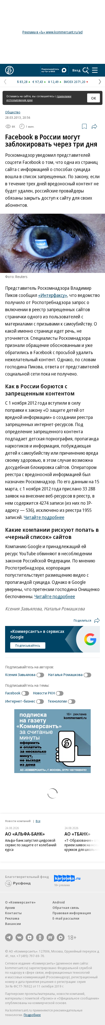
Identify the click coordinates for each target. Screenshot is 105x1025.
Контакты (13, 913)
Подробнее (32, 1014)
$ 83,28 (22, 81)
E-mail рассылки (65, 918)
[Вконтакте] (19, 937)
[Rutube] (50, 937)
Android (58, 902)
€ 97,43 (38, 81)
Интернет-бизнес (20, 701)
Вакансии (13, 923)
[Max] (60, 937)
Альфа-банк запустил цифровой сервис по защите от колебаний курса (30, 845)
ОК (93, 98)
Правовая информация (71, 913)
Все (38, 821)
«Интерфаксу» (52, 295)
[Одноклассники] (40, 937)
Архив (10, 907)
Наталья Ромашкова (65, 674)
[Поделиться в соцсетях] (94, 126)
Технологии (57, 701)
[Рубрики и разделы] (95, 70)
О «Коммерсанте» (20, 902)
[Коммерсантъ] (9, 70)
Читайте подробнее (44, 517)
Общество (12, 112)
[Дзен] (29, 937)
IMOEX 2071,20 (74, 81)
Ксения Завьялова (20, 674)
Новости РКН (44, 692)
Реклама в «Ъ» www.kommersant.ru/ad (52, 32)
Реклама (12, 918)
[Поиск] (86, 70)
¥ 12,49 (53, 81)
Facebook (12, 692)
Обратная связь (65, 907)
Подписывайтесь (27, 645)
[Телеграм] (9, 937)
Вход (76, 70)
